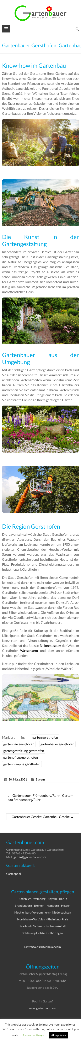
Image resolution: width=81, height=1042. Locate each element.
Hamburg (53, 905)
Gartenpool (13, 873)
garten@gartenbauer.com (30, 857)
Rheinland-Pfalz (57, 919)
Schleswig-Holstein (34, 933)
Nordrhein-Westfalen (31, 919)
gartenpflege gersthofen (20, 757)
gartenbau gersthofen (18, 744)
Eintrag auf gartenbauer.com (42, 947)
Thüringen (56, 933)
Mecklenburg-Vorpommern (32, 912)
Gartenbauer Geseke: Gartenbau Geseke (43, 817)
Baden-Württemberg (32, 898)
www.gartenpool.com (42, 1008)
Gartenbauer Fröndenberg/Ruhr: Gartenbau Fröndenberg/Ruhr (40, 797)
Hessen (65, 905)
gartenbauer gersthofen (57, 744)
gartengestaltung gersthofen (23, 751)
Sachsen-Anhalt (56, 926)
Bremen (39, 905)
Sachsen (38, 926)
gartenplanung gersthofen (21, 764)
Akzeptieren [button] (58, 1035)
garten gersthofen (45, 737)
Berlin (63, 898)
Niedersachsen (61, 912)
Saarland (25, 926)
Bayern (40, 779)
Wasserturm (29, 650)
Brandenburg (23, 905)
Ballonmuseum (50, 645)
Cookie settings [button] (33, 1035)
